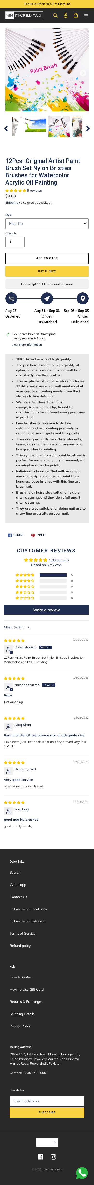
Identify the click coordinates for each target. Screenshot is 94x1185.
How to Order (20, 977)
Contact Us (18, 897)
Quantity (11, 233)
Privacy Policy (20, 1026)
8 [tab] (68, 142)
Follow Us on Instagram (28, 921)
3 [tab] (32, 142)
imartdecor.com (52, 1169)
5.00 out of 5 (59, 560)
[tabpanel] (59, 126)
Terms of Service (22, 933)
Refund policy (20, 946)
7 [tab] (61, 142)
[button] (16, 190)
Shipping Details (22, 1014)
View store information (27, 344)
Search (15, 872)
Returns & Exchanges (26, 1002)
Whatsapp (18, 884)
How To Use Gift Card (27, 989)
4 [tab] (39, 142)
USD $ (45, 1142)
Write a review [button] (46, 609)
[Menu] (86, 15)
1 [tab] (18, 142)
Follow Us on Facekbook (28, 909)
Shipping (11, 202)
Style (8, 215)
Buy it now (47, 271)
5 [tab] (47, 142)
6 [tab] (54, 142)
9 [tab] (76, 142)
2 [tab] (25, 142)
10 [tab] (47, 148)
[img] (14, 640)
